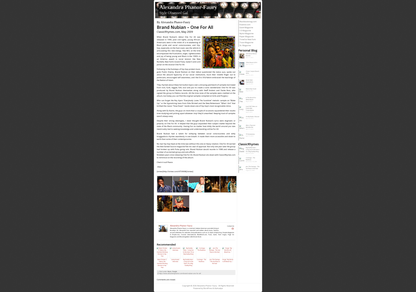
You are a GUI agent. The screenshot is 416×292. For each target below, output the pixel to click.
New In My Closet (251, 89)
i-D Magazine (245, 30)
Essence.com (245, 24)
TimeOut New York (248, 39)
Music (169, 271)
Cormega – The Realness (201, 260)
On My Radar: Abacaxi (252, 116)
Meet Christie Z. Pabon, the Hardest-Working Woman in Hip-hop (162, 263)
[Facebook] (232, 228)
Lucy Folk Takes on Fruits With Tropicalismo (251, 108)
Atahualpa (218, 288)
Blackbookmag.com (248, 21)
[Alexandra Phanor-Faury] (163, 232)
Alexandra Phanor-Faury (188, 7)
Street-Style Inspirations (249, 81)
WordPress (207, 288)
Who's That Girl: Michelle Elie (250, 126)
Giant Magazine (246, 27)
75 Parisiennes (250, 134)
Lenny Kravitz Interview (175, 260)
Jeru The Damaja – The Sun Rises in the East (214, 261)
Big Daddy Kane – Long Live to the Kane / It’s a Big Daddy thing (188, 262)
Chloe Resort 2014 (251, 62)
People (174, 271)
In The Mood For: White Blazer (251, 98)
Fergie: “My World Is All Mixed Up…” (227, 260)
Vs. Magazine (245, 45)
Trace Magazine (246, 42)
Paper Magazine (247, 36)
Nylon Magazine (247, 33)
